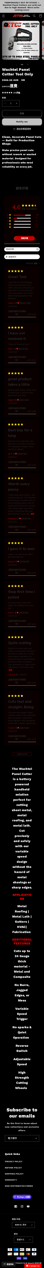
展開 (32, 514)
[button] (3, 16)
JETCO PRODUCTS (17, 1263)
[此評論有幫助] (29, 739)
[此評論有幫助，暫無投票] (29, 314)
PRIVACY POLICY (13, 1161)
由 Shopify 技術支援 (33, 1263)
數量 (4, 98)
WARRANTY (11, 1180)
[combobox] (33, 263)
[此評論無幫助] (33, 624)
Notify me (22, 121)
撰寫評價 (24, 238)
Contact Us (34, 1266)
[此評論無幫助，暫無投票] (33, 314)
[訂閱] (36, 1138)
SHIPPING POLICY (14, 1174)
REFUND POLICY (13, 1168)
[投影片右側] (27, 64)
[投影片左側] (16, 64)
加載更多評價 (22, 754)
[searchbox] (19, 249)
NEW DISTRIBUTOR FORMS (19, 1186)
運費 (13, 86)
